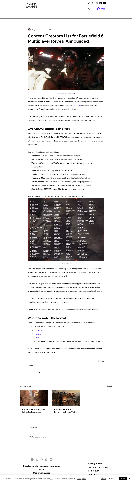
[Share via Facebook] (29, 372)
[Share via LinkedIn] (39, 372)
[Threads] (100, 3)
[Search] (89, 9)
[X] (92, 3)
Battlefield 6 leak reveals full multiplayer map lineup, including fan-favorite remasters (33, 410)
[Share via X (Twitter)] (34, 372)
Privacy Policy (94, 463)
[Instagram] (88, 3)
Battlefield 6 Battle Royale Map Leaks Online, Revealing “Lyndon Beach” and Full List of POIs (65, 410)
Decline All (112, 479)
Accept (123, 479)
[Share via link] (44, 372)
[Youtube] (104, 3)
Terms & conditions (97, 467)
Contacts (93, 474)
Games (30, 366)
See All (109, 386)
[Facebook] (96, 3)
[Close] (129, 478)
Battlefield (101, 361)
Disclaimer (93, 470)
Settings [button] (103, 479)
